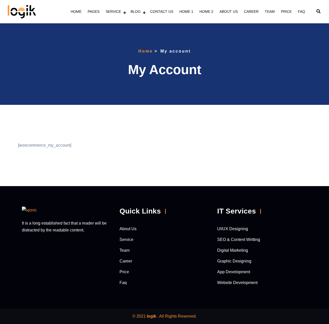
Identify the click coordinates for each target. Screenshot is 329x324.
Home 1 (186, 11)
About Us (229, 11)
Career (251, 11)
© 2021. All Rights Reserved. (164, 316)
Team (270, 11)
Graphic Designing (234, 261)
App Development (233, 272)
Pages (93, 11)
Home (76, 11)
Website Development (237, 282)
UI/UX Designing (232, 229)
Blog (136, 11)
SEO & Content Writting (238, 239)
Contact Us (161, 11)
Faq (301, 11)
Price (286, 11)
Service (113, 11)
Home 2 (206, 11)
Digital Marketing (232, 250)
